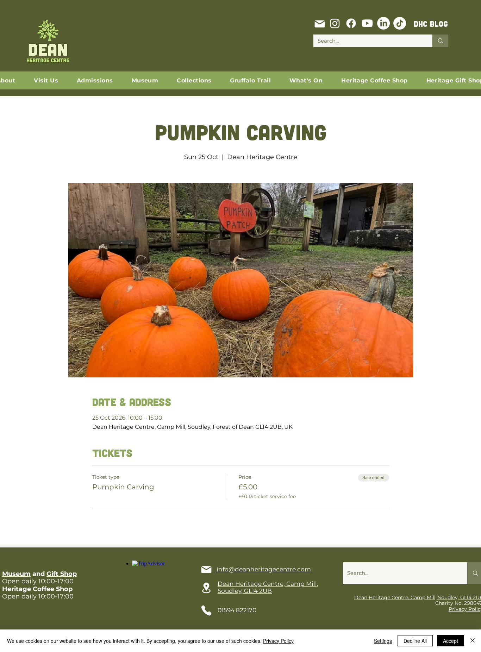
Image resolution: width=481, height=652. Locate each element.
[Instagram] (335, 23)
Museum (16, 574)
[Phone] (206, 610)
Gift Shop (61, 574)
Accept (450, 640)
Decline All (415, 640)
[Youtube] (367, 23)
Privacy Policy (278, 640)
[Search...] (440, 41)
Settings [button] (383, 640)
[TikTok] (399, 23)
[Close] (472, 640)
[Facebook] (351, 23)
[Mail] (319, 24)
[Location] (206, 588)
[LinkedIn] (383, 23)
